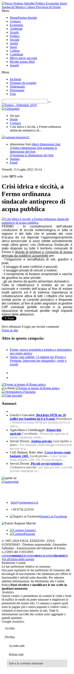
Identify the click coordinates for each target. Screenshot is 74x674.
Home (14, 119)
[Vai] (49, 102)
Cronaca (15, 123)
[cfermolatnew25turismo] (19, 392)
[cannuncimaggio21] (16, 137)
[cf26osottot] (10, 108)
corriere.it (13, 555)
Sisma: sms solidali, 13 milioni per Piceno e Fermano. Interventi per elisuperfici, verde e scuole (38, 360)
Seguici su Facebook (53, 516)
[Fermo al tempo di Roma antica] (24, 384)
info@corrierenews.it (24, 502)
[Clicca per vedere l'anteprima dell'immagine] (37, 222)
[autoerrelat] (10, 481)
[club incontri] (12, 395)
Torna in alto (10, 330)
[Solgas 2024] (19, 105)
